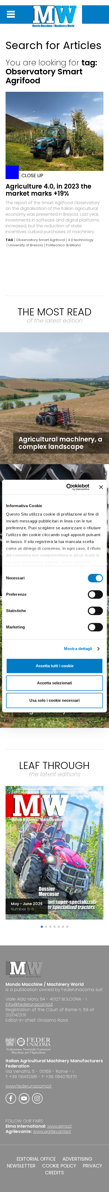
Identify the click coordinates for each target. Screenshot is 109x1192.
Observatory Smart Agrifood (40, 240)
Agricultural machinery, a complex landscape (60, 443)
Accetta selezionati (54, 683)
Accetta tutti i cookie (55, 666)
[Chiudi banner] (101, 487)
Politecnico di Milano (63, 245)
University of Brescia (25, 245)
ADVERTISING (77, 1159)
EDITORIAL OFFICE (36, 1159)
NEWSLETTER (21, 1166)
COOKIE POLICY (59, 1166)
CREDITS (54, 1173)
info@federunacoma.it (29, 1004)
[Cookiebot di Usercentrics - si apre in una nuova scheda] (67, 487)
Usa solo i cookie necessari (54, 700)
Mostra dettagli (78, 648)
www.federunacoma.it (29, 1086)
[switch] (95, 594)
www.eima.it (59, 1126)
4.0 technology (80, 240)
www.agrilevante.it (52, 1131)
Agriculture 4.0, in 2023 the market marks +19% (48, 190)
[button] (42, 927)
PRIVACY (92, 1166)
